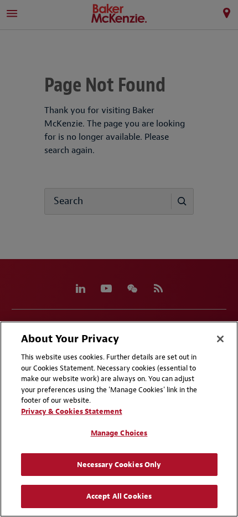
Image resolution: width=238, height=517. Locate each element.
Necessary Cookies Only (119, 464)
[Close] (220, 339)
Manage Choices (119, 433)
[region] (119, 419)
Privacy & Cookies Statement (71, 411)
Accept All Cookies (119, 496)
